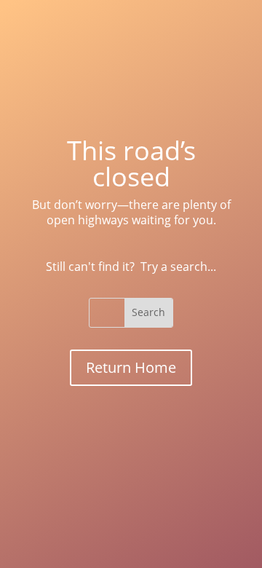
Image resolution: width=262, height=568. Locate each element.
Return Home (131, 367)
